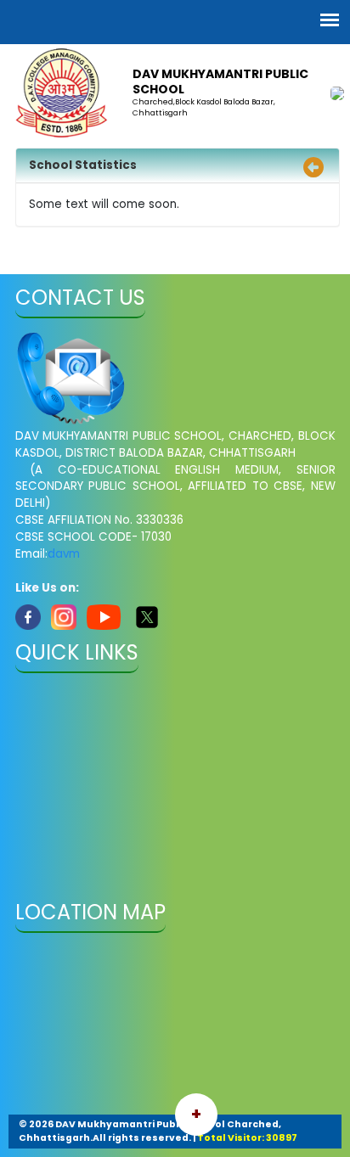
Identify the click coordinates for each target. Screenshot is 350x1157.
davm (64, 554)
